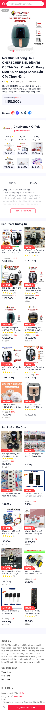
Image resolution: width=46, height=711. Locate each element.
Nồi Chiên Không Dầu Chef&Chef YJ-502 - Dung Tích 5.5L (33, 406)
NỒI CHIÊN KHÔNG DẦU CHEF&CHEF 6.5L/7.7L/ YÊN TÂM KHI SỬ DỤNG (11, 252)
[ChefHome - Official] (4, 707)
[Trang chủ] (3, 4)
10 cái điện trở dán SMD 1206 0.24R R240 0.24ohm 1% (11, 495)
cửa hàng (5, 676)
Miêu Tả (33, 183)
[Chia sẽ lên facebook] (17, 113)
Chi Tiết (12, 183)
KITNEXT (18, 696)
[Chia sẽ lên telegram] (29, 113)
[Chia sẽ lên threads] (25, 113)
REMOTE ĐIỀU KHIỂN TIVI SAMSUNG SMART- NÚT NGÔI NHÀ (34, 613)
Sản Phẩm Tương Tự (14, 224)
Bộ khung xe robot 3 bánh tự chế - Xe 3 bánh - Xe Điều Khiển (34, 573)
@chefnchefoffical (22, 130)
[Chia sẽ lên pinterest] (13, 113)
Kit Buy (22, 693)
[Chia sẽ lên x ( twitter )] (21, 113)
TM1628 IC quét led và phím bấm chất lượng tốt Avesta (34, 495)
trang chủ (6, 672)
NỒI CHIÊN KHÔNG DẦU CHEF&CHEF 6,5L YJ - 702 (34, 369)
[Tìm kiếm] (40, 4)
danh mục (5, 679)
